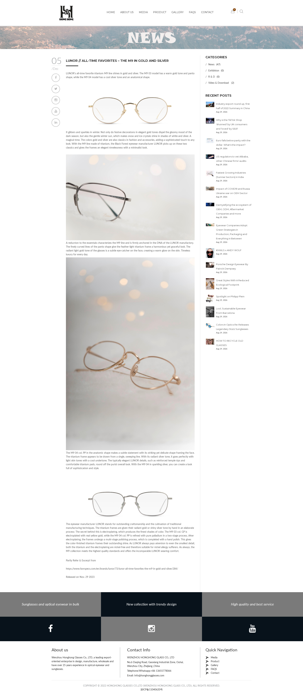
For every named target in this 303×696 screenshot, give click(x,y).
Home (111, 12)
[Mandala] (66, 13)
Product (159, 12)
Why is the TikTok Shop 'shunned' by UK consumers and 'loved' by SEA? (231, 124)
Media (143, 12)
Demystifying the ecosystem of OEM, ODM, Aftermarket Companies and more (233, 209)
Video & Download (219, 83)
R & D (211, 77)
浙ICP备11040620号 (151, 689)
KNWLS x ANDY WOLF (228, 250)
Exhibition (213, 71)
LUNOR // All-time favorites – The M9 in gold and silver (117, 61)
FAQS (192, 12)
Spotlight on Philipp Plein (230, 296)
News (211, 64)
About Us (127, 12)
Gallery (177, 12)
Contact (207, 12)
